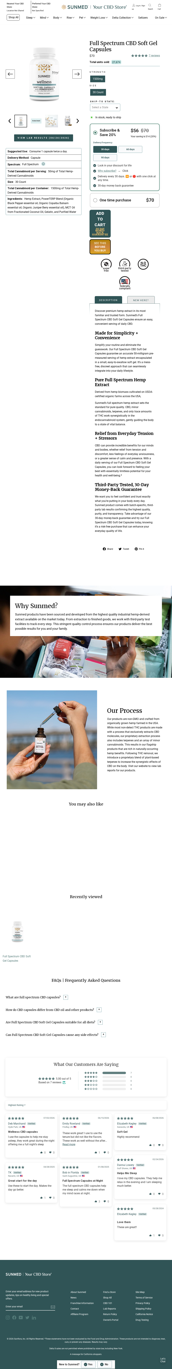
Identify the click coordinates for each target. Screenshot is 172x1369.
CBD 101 (107, 1303)
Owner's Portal (110, 1320)
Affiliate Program (79, 1314)
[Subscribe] (53, 1307)
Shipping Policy (143, 1308)
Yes (90, 1364)
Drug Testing (142, 1320)
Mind (43, 17)
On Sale (159, 17)
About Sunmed (78, 1292)
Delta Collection (121, 17)
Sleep (29, 17)
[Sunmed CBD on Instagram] (8, 1318)
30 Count (98, 92)
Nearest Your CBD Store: (15, 7)
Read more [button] (68, 1144)
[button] (139, 56)
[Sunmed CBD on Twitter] (27, 1318)
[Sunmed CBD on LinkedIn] (34, 1318)
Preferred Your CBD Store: (41, 7)
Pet (81, 17)
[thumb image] (51, 121)
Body (56, 17)
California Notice (144, 1314)
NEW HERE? (141, 300)
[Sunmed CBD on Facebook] (14, 1318)
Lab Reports (109, 1308)
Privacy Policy (143, 1303)
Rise (69, 17)
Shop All (13, 17)
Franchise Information (82, 1303)
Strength (98, 72)
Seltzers (143, 17)
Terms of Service (144, 1297)
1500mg (98, 78)
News (73, 1297)
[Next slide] (76, 74)
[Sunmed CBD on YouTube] (21, 1318)
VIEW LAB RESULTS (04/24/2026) (43, 138)
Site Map (140, 1292)
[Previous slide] (10, 74)
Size (93, 85)
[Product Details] (20, 121)
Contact (75, 1308)
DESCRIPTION (108, 300)
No (106, 1364)
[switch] (96, 1364)
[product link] (17, 952)
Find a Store (109, 1292)
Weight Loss (97, 17)
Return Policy (110, 1314)
